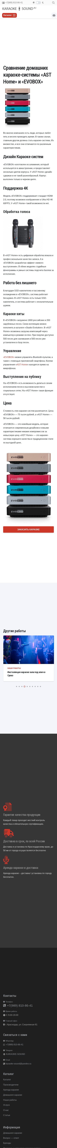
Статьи (6, 1115)
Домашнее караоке (12, 1095)
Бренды (7, 1143)
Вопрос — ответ (11, 1138)
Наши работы (14, 668)
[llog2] (19, 9)
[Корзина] (54, 15)
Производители (10, 1085)
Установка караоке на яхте (20, 672)
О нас (6, 1110)
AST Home (22, 364)
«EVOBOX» (9, 357)
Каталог (7, 1079)
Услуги (6, 1105)
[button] (53, 2)
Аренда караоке (11, 1090)
